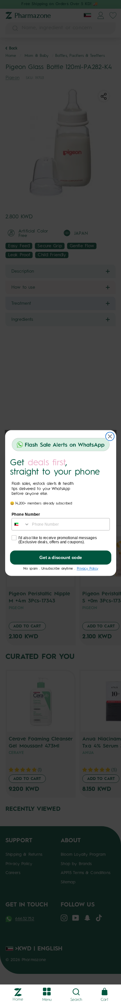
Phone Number (25, 514)
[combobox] (20, 524)
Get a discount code (60, 557)
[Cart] (104, 992)
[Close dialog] (110, 436)
